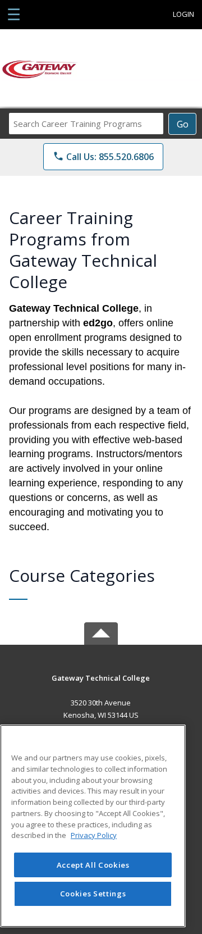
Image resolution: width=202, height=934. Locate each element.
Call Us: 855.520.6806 (103, 157)
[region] (93, 826)
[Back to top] (101, 686)
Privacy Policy (94, 835)
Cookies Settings (93, 894)
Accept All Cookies (93, 865)
